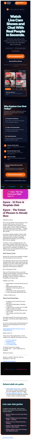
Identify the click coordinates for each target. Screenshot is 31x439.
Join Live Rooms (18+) (19, 3)
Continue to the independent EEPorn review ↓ (16, 180)
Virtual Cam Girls (11, 343)
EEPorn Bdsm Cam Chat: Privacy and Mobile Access (16, 430)
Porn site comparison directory (14, 393)
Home (3, 186)
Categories (12, 186)
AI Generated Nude (11, 344)
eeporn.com (12, 369)
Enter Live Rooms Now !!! (15, 56)
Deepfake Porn (10, 341)
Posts (28, 186)
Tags (21, 186)
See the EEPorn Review (15, 61)
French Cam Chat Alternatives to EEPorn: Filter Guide (16, 426)
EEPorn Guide (7, 3)
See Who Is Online (8, 437)
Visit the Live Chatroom (9, 361)
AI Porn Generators (11, 340)
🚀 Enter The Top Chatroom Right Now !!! (15, 194)
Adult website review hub (13, 388)
